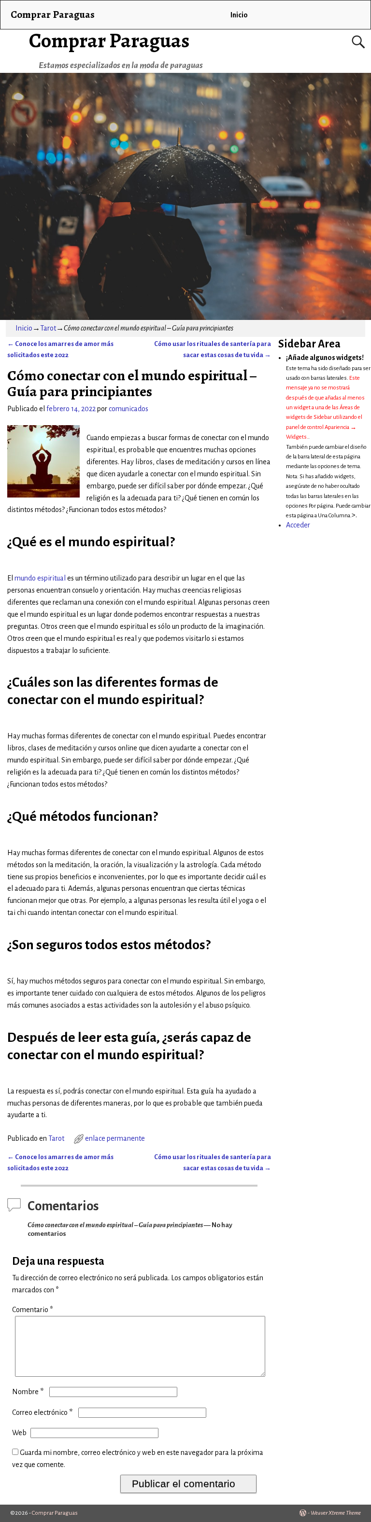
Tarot (48, 328)
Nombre (27, 1392)
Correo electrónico (42, 1412)
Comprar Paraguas (109, 40)
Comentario (32, 1310)
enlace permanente (115, 1138)
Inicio (239, 15)
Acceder (298, 525)
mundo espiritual (40, 578)
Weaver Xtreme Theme (336, 1513)
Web (19, 1433)
